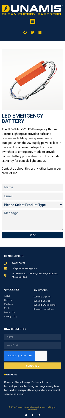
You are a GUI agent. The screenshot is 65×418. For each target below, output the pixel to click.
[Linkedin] (40, 32)
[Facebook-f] (32, 415)
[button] (32, 21)
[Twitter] (32, 32)
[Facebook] (25, 32)
